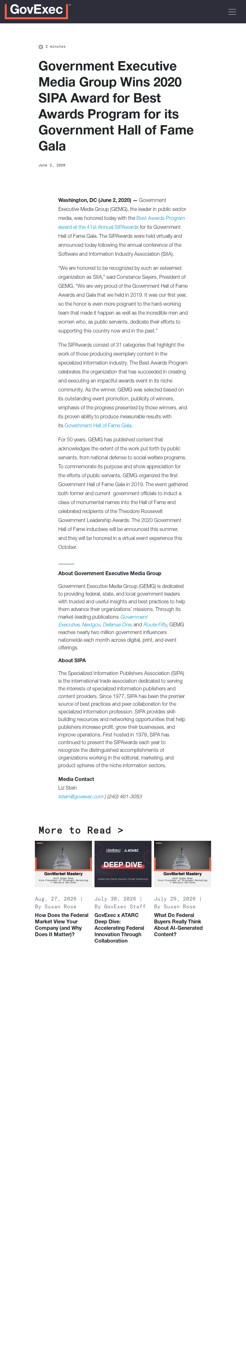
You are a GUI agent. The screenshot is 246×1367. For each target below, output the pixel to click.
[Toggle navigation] (232, 11)
